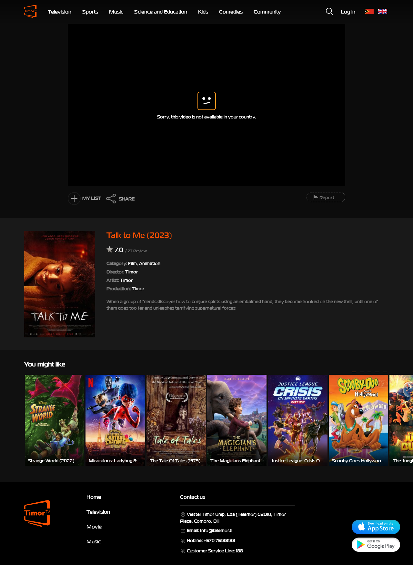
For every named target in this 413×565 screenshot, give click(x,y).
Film (132, 263)
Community (267, 11)
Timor (126, 280)
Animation (149, 263)
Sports (90, 11)
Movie (94, 526)
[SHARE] (109, 200)
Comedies (231, 11)
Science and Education (160, 11)
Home (93, 496)
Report (326, 197)
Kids (203, 11)
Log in (348, 11)
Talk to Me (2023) (139, 234)
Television (59, 11)
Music (116, 11)
